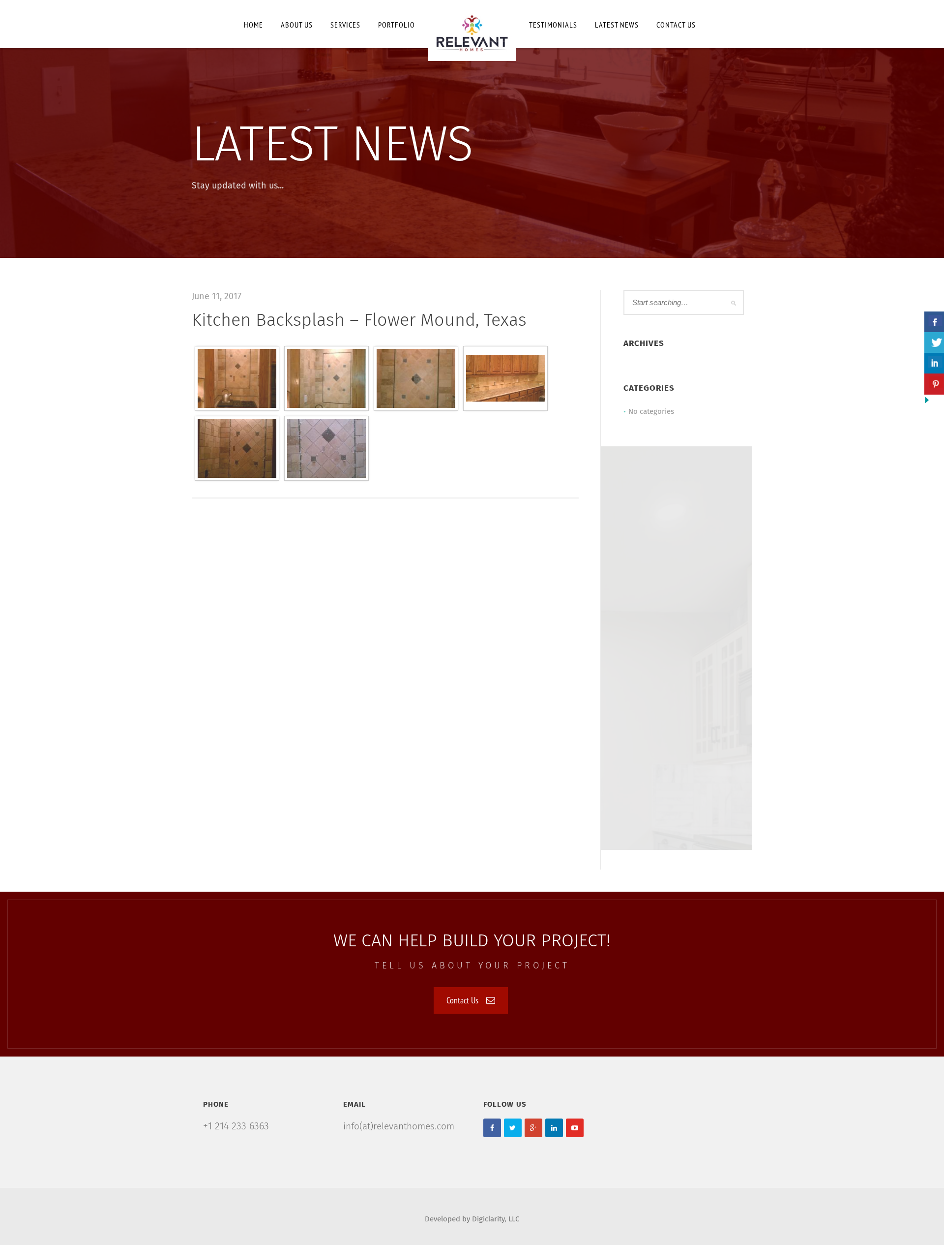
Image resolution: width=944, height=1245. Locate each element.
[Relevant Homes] (472, 30)
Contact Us (462, 1000)
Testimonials (553, 25)
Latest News (617, 25)
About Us (297, 25)
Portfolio (396, 25)
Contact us (676, 25)
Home (253, 25)
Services (345, 25)
